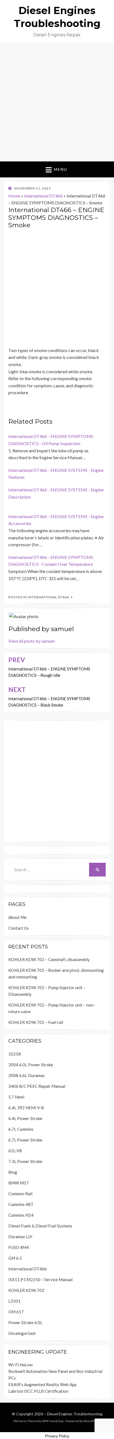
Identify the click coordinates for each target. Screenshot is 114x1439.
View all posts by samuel (31, 640)
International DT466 (43, 195)
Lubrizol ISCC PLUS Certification (38, 1391)
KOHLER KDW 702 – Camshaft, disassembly (49, 959)
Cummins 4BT (20, 1204)
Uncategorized (21, 1333)
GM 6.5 (15, 1258)
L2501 (14, 1301)
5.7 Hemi (16, 1096)
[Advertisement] (57, 102)
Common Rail (20, 1193)
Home (14, 195)
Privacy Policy (57, 1436)
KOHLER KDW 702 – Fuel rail (35, 1022)
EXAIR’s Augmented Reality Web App (42, 1384)
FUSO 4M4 (18, 1247)
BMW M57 (18, 1182)
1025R (14, 1053)
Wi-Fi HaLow (20, 1364)
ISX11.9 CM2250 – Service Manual (40, 1279)
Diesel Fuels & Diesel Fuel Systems (40, 1225)
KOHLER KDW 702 (26, 1290)
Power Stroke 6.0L (25, 1322)
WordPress (92, 1421)
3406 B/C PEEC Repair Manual (36, 1086)
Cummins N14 (20, 1215)
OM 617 (16, 1311)
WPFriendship (52, 1421)
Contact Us (18, 928)
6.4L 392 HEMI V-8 (26, 1107)
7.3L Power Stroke (25, 1161)
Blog (12, 1172)
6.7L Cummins (20, 1129)
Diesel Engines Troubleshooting (74, 1413)
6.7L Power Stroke (25, 1139)
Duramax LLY (20, 1236)
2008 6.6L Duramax (26, 1075)
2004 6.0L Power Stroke (30, 1064)
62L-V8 (15, 1150)
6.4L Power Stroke (25, 1118)
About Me (17, 917)
